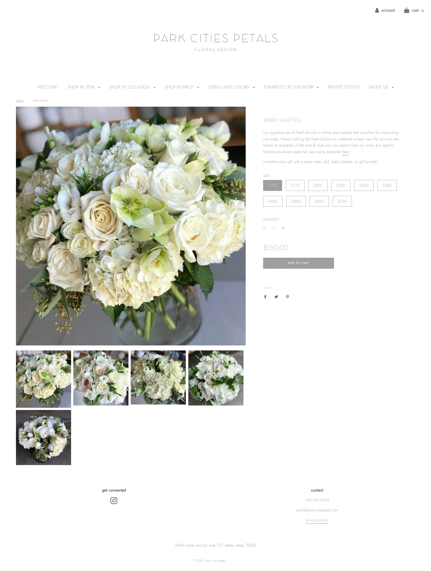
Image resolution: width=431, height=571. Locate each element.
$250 (340, 185)
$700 (342, 201)
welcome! (48, 87)
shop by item (82, 87)
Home (19, 100)
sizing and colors (229, 87)
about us (379, 87)
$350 (387, 185)
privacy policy (317, 520)
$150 (272, 185)
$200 (318, 185)
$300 (363, 185)
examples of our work (289, 87)
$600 (319, 201)
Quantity (271, 219)
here (345, 152)
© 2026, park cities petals (209, 560)
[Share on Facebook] (266, 296)
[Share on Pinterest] (288, 296)
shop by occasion (130, 87)
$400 (272, 201)
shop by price (180, 87)
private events (344, 87)
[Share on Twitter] (276, 296)
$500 (296, 201)
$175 (295, 185)
